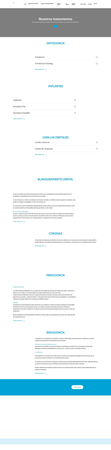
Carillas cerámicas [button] (42, 142)
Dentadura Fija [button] (19, 106)
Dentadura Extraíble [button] (21, 113)
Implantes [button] (17, 100)
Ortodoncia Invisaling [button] (44, 63)
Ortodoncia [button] (39, 57)
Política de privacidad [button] (95, 446)
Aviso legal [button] (84, 446)
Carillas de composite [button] (44, 149)
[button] (77, 387)
